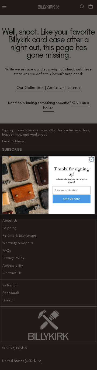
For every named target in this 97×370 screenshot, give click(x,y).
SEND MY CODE (71, 199)
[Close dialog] (91, 159)
